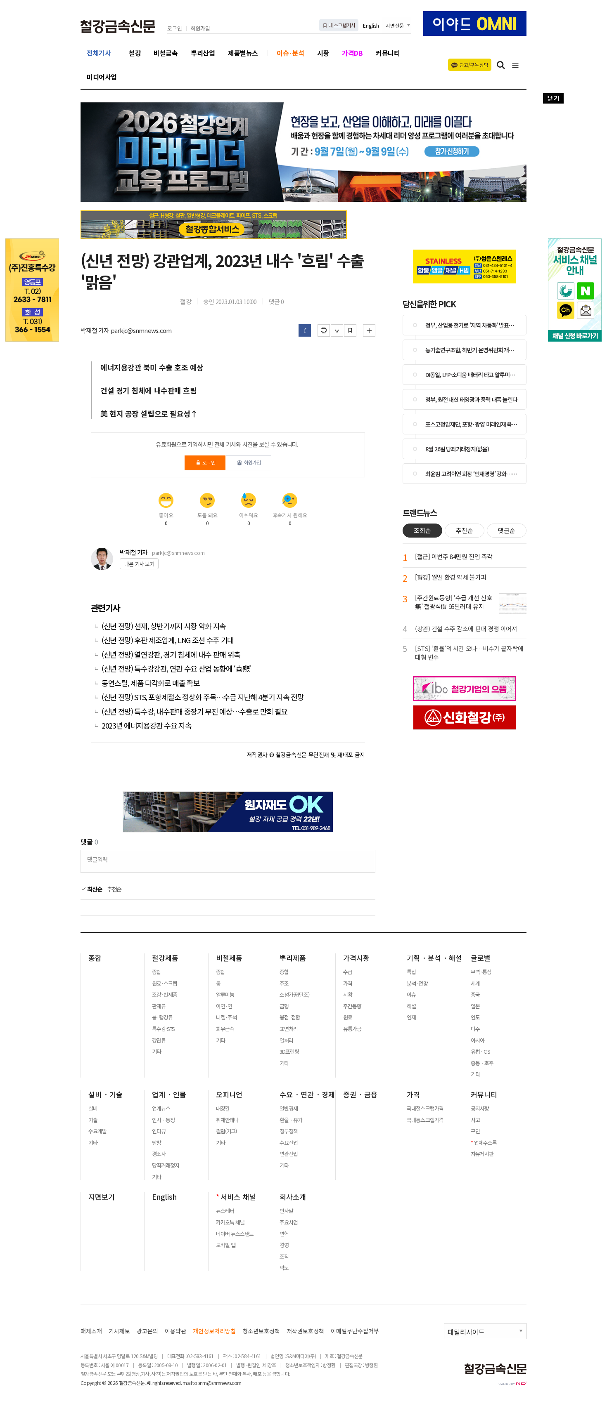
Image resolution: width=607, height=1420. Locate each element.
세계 (475, 983)
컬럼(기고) (226, 1131)
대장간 (223, 1108)
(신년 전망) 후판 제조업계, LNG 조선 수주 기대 (168, 640)
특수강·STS (163, 1029)
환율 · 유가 (291, 1120)
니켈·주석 (226, 1017)
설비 (92, 1108)
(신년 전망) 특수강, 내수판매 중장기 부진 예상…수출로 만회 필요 (194, 711)
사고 (475, 1120)
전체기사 (99, 53)
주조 (284, 983)
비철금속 (166, 53)
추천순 (114, 889)
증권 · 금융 (360, 1094)
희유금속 (225, 1029)
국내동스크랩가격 (425, 1120)
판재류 (159, 1006)
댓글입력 (97, 859)
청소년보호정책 (261, 1331)
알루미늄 (225, 994)
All (149, 1382)
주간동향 (352, 1006)
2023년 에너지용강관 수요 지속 (147, 725)
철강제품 (165, 957)
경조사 (159, 1154)
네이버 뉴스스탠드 (235, 1234)
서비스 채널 (238, 1196)
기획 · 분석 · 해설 (434, 957)
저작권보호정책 (305, 1331)
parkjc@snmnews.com (178, 553)
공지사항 (480, 1108)
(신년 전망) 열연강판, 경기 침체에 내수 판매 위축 (171, 654)
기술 (92, 1120)
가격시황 (356, 957)
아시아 (477, 1040)
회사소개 (293, 1196)
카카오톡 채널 (230, 1222)
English (371, 25)
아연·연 (224, 1006)
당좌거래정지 (165, 1165)
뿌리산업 (203, 53)
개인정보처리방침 (214, 1331)
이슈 (411, 994)
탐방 (156, 1142)
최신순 (94, 889)
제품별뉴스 (243, 53)
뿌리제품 (293, 957)
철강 (135, 53)
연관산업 (289, 1154)
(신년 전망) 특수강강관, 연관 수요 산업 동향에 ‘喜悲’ (176, 668)
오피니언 (229, 1094)
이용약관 (175, 1331)
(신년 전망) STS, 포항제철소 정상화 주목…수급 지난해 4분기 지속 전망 (203, 697)
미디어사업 (102, 77)
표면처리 (289, 1029)
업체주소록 (485, 1142)
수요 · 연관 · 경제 (307, 1094)
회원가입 (200, 29)
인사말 (286, 1211)
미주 (475, 1029)
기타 (156, 1051)
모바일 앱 (225, 1245)
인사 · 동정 (163, 1120)
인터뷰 (159, 1131)
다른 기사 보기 (139, 564)
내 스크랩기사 (341, 24)
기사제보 (119, 1331)
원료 (347, 1017)
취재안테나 (227, 1120)
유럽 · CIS (480, 1051)
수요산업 (289, 1142)
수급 (347, 972)
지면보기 (101, 1196)
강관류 (159, 1040)
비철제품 (229, 957)
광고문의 (147, 1331)
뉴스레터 (225, 1211)
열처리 (286, 1040)
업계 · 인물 (169, 1094)
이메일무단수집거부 (355, 1331)
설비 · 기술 (105, 1094)
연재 (411, 1017)
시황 (323, 53)
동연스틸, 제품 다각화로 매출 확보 (151, 683)
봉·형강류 (162, 1017)
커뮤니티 (388, 53)
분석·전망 (417, 983)
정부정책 (289, 1131)
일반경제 (289, 1108)
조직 (284, 1256)
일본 (475, 1006)
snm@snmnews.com (220, 1382)
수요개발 (97, 1131)
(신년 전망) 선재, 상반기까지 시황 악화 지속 (164, 626)
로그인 (174, 29)
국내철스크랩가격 (425, 1108)
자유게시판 (482, 1154)
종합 (95, 957)
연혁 (284, 1234)
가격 (347, 983)
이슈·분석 (290, 53)
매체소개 (91, 1331)
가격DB (352, 53)
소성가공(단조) (294, 994)
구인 (475, 1131)
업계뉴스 (161, 1108)
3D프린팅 (289, 1051)
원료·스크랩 (164, 983)
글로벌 (481, 957)
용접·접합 (290, 1017)
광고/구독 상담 (474, 64)
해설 (411, 1006)
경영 (284, 1245)
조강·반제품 (164, 994)
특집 (411, 972)
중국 (475, 994)
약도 (284, 1267)
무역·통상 (481, 972)
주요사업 (289, 1222)
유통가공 (352, 1029)
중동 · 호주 (482, 1063)
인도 (475, 1017)
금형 (284, 1006)
